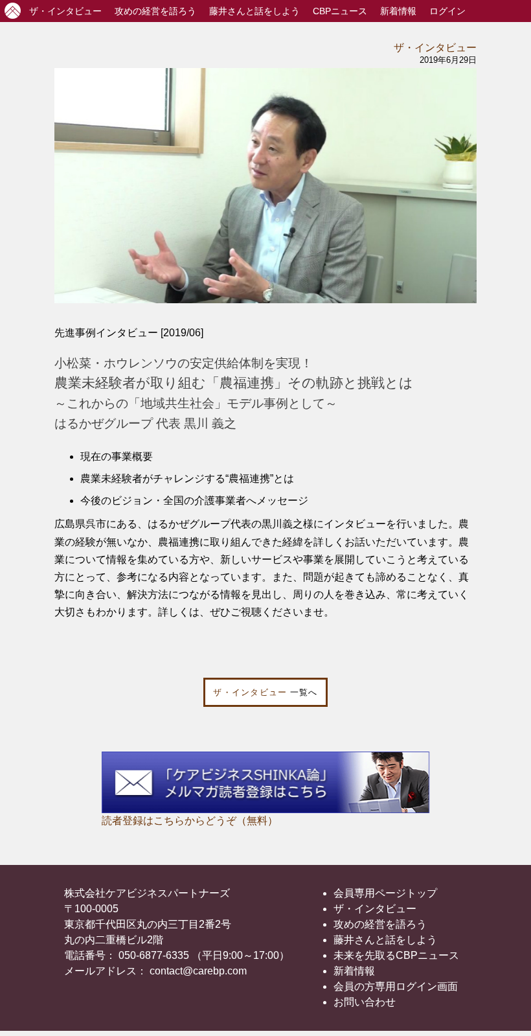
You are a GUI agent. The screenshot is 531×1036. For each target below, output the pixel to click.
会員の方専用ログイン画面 (395, 986)
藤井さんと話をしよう (254, 11)
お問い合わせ (364, 1001)
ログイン (447, 11)
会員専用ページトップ (385, 893)
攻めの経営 (155, 11)
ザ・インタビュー (435, 47)
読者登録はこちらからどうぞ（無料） (190, 820)
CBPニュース (340, 11)
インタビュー (65, 11)
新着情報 (398, 11)
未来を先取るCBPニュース (396, 955)
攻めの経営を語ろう (380, 924)
